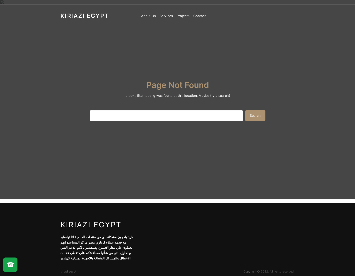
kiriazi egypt (91, 224)
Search (255, 115)
